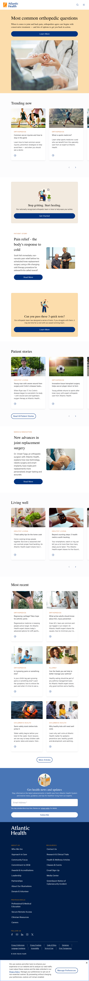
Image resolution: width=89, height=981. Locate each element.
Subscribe (44, 815)
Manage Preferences (66, 970)
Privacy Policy (14, 972)
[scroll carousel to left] (69, 167)
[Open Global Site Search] (77, 4)
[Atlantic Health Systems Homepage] (11, 5)
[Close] (86, 963)
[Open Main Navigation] (84, 4)
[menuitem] (17, 849)
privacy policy (45, 808)
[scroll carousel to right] (75, 167)
